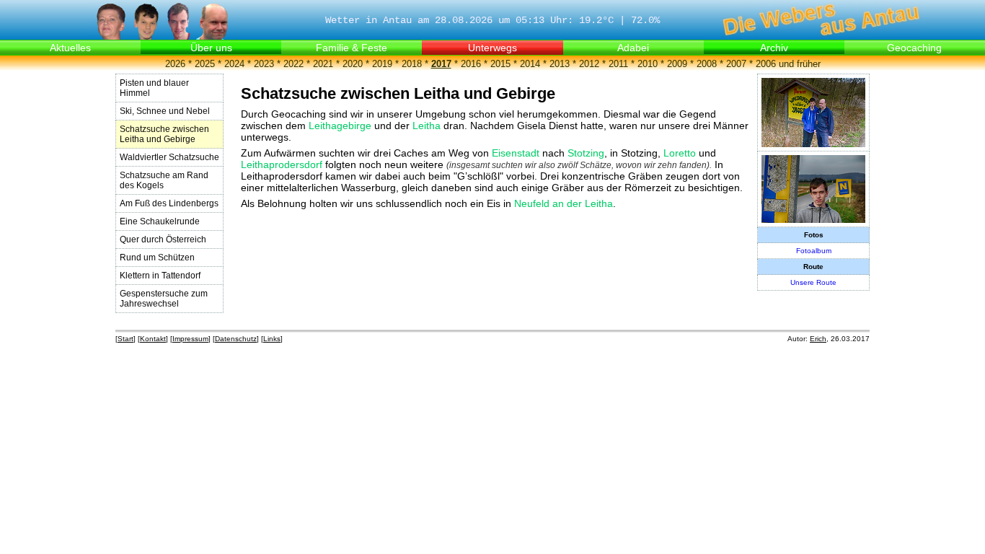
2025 (205, 63)
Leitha (426, 125)
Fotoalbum (813, 251)
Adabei (633, 47)
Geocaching (914, 47)
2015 (500, 63)
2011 (618, 63)
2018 (412, 63)
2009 (677, 63)
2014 (530, 63)
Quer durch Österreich (163, 239)
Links (272, 339)
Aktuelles (70, 47)
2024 (234, 63)
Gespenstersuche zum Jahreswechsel (164, 299)
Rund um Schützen (157, 257)
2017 (441, 63)
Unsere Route (813, 282)
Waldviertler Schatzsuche (169, 157)
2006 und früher (788, 63)
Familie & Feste (351, 47)
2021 (323, 63)
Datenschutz (236, 339)
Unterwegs (492, 47)
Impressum (190, 339)
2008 (707, 63)
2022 (293, 63)
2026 (175, 63)
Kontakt (153, 339)
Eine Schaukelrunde (160, 221)
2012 (589, 63)
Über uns (211, 47)
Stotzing (585, 153)
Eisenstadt (515, 153)
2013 (559, 63)
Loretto (679, 153)
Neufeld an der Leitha (563, 203)
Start (125, 339)
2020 (353, 63)
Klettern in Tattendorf (160, 276)
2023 (264, 63)
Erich (818, 339)
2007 (736, 63)
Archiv (774, 47)
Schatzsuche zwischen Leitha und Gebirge (164, 134)
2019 (382, 63)
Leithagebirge (340, 125)
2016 (471, 63)
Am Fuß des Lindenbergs (169, 203)
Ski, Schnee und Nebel (165, 111)
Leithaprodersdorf (281, 164)
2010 (647, 63)
